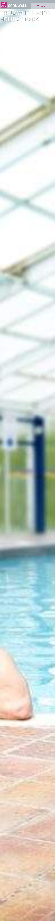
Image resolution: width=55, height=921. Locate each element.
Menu (43, 6)
